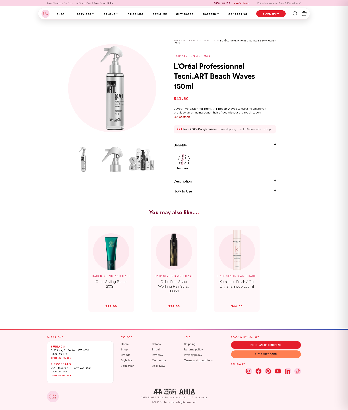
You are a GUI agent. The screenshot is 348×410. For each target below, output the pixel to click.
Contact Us (237, 14)
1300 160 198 (59, 354)
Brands (125, 355)
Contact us (159, 360)
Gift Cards (185, 14)
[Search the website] (295, 13)
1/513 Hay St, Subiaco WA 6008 (70, 350)
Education (127, 366)
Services (84, 14)
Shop (61, 14)
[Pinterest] (268, 371)
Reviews (157, 355)
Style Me (160, 14)
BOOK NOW (271, 13)
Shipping (190, 344)
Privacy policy (193, 355)
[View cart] (304, 13)
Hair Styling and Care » (205, 40)
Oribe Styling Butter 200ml (111, 284)
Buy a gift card (266, 354)
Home (177, 40)
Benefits (180, 145)
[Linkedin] (288, 371)
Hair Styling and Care (193, 56)
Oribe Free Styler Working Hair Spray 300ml (174, 286)
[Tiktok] (297, 371)
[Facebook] (258, 371)
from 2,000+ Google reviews (197, 129)
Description (183, 181)
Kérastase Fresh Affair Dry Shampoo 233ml (236, 284)
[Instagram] (248, 371)
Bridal (156, 349)
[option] (112, 88)
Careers (209, 14)
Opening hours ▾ (61, 358)
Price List (136, 14)
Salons (109, 14)
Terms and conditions (198, 360)
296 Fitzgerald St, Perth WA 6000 (70, 368)
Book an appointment (265, 344)
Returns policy (193, 349)
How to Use (183, 191)
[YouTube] (278, 371)
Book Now (158, 366)
